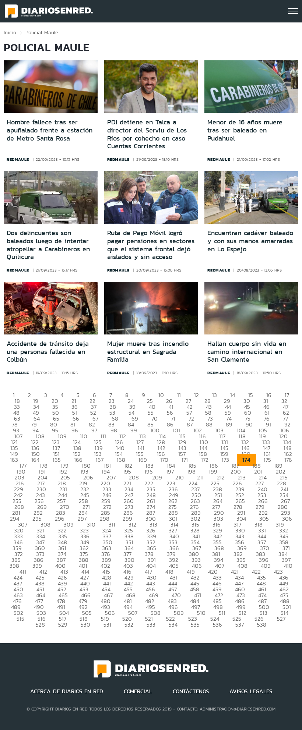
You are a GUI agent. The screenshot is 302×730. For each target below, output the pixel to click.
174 (246, 460)
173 (225, 460)
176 (288, 460)
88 (209, 424)
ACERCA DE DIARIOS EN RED (66, 691)
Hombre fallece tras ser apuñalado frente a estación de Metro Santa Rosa (49, 130)
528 (40, 624)
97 (94, 430)
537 (239, 624)
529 (62, 624)
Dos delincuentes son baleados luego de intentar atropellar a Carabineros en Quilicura (48, 245)
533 (151, 624)
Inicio (10, 32)
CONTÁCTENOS (191, 691)
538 (261, 624)
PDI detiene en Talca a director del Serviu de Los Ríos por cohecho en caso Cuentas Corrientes (147, 134)
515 (20, 619)
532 (128, 624)
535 (195, 624)
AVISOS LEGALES (250, 691)
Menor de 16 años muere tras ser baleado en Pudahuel (244, 130)
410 (288, 566)
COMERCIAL (138, 691)
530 (85, 624)
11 (179, 395)
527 (281, 619)
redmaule (18, 159)
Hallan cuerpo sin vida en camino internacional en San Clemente (246, 351)
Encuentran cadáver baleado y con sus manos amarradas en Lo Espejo (250, 241)
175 (267, 460)
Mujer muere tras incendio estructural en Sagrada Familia (148, 351)
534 (173, 624)
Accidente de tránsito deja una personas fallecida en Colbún (48, 351)
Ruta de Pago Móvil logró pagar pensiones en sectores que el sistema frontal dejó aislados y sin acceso (150, 245)
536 (217, 624)
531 (107, 624)
